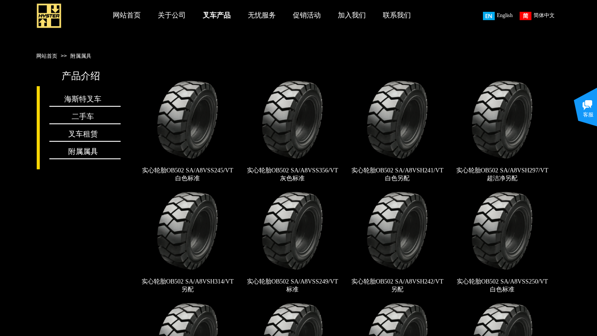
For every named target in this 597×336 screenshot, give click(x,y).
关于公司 (172, 15)
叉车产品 (217, 15)
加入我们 (352, 15)
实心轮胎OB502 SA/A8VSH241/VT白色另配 (397, 174)
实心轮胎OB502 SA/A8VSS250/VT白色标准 (502, 285)
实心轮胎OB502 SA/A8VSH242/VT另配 (397, 285)
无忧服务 (262, 15)
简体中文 (544, 15)
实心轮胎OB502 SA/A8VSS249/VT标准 (292, 285)
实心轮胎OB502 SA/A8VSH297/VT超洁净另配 (502, 174)
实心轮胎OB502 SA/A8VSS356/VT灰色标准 (292, 174)
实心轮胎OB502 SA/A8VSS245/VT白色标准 (187, 174)
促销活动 (307, 15)
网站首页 (127, 15)
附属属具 (80, 56)
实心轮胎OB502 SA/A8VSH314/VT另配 (188, 285)
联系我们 (397, 15)
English (505, 15)
